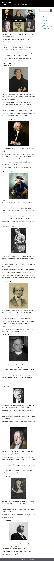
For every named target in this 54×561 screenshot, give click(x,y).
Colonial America (34, 2)
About (44, 2)
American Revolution (18, 2)
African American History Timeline (45, 18)
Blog (41, 2)
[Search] (51, 10)
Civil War (27, 2)
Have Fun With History (6, 3)
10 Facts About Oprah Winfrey (44, 28)
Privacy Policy (24, 4)
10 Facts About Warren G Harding (45, 23)
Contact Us (16, 4)
